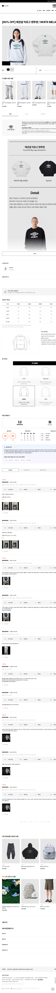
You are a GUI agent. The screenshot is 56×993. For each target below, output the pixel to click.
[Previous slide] (4, 63)
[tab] (10, 470)
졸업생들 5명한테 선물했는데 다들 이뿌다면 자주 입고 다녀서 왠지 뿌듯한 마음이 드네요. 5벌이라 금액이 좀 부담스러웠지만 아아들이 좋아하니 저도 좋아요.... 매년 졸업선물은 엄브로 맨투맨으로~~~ (19, 680)
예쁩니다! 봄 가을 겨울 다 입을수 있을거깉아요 (11, 764)
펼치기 (3, 499)
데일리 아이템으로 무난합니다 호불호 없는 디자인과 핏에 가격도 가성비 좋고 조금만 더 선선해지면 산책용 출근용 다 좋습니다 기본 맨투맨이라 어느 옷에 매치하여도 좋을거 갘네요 (12, 496)
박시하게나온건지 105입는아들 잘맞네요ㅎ (10, 643)
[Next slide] (8, 63)
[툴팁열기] (12, 447)
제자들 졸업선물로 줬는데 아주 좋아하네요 (10, 704)
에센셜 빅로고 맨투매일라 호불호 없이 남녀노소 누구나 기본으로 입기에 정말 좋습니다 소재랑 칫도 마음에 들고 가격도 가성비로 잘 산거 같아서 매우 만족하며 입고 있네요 (9, 534)
